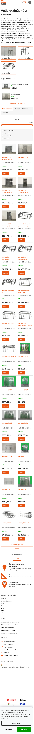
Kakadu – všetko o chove (8, 630)
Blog (2, 606)
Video (2, 611)
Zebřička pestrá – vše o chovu (9, 625)
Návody (3, 608)
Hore (17, 559)
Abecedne (5, 113)
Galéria (3, 613)
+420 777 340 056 (8, 644)
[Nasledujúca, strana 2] (17, 550)
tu (7, 719)
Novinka (7, 136)
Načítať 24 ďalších (17, 545)
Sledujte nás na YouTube (11, 655)
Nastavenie (16, 723)
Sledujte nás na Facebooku (11, 650)
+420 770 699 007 (8, 647)
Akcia (6, 133)
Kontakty (3, 599)
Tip (6, 138)
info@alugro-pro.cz (9, 642)
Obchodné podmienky (7, 601)
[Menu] (30, 2)
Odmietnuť (8, 729)
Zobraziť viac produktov (16, 103)
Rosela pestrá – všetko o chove (10, 622)
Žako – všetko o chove (7, 628)
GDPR (2, 603)
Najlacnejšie (17, 109)
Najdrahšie (25, 109)
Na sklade (8, 130)
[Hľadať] (22, 2)
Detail (5, 173)
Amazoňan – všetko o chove (9, 633)
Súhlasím (24, 729)
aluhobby (6, 653)
